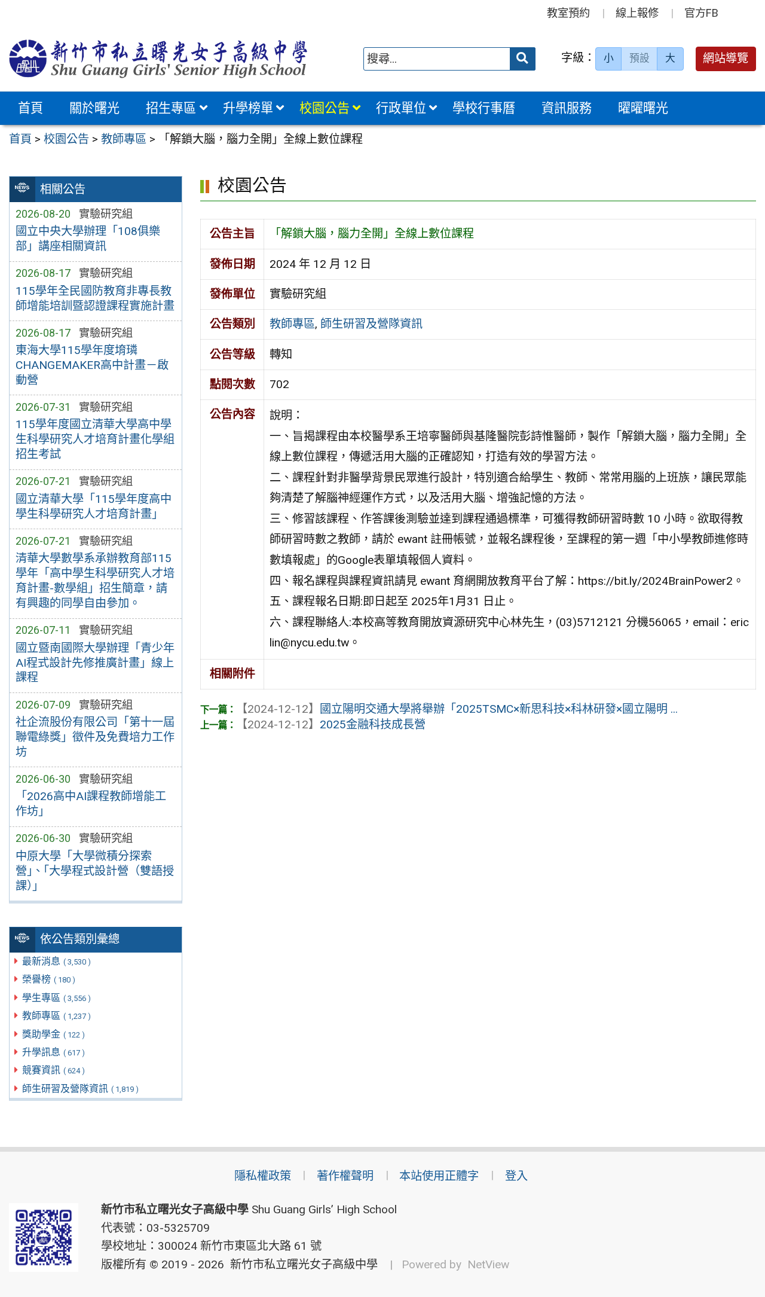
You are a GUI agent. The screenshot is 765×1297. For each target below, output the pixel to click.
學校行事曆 (483, 107)
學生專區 (56, 997)
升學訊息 (53, 1052)
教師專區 (56, 1015)
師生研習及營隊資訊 (80, 1088)
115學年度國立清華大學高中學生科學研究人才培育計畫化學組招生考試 (95, 439)
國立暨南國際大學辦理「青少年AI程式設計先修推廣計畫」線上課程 (95, 663)
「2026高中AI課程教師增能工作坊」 (91, 803)
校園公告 (324, 107)
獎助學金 (53, 1034)
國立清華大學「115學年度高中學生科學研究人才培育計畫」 (94, 506)
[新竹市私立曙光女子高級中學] (158, 59)
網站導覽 (725, 58)
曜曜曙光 (643, 107)
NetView (488, 1264)
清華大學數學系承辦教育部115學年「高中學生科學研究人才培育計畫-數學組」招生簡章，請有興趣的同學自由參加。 (95, 580)
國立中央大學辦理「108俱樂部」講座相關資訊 (88, 238)
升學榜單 (248, 107)
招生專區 (171, 107)
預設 (639, 58)
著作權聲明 (345, 1176)
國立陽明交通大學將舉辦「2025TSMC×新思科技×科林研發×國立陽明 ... (457, 709)
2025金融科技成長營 (331, 724)
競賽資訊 (53, 1070)
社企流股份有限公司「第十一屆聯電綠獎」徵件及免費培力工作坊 (95, 737)
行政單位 (401, 107)
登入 (516, 1176)
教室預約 (568, 13)
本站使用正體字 (439, 1176)
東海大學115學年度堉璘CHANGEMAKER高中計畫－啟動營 (92, 365)
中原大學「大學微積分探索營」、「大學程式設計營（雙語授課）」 (95, 871)
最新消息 (56, 961)
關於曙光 (94, 107)
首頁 (30, 107)
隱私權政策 (262, 1176)
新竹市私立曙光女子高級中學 (301, 1264)
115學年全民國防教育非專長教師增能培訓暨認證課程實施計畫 (95, 298)
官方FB (701, 13)
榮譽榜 (48, 979)
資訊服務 (566, 107)
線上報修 (637, 13)
